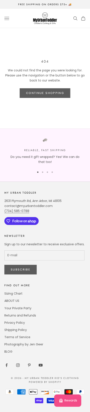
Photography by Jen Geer (23, 344)
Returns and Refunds (20, 315)
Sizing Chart (13, 293)
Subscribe (20, 269)
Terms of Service (17, 337)
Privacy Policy (14, 322)
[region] (45, 151)
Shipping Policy (15, 330)
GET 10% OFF (66, 396)
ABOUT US (11, 301)
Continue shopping (45, 93)
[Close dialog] (85, 355)
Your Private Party (17, 308)
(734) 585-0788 (16, 211)
